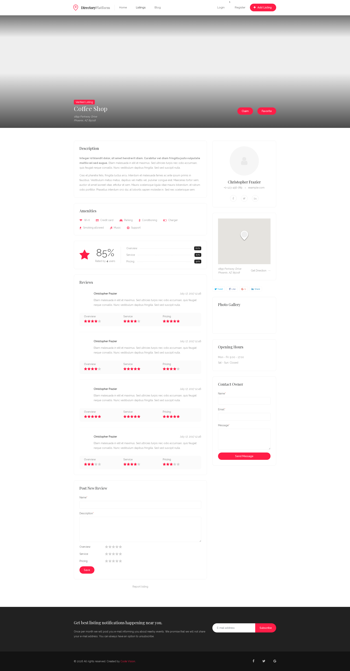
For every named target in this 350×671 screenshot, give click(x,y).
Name (82, 497)
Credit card (106, 220)
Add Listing (264, 7)
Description (86, 513)
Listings (140, 7)
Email (221, 409)
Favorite (267, 111)
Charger (173, 220)
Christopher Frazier (244, 181)
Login (221, 7)
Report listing (140, 586)
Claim (245, 111)
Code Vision (127, 661)
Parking (128, 220)
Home (123, 7)
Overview (84, 546)
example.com (256, 187)
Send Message (244, 456)
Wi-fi (86, 220)
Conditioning (149, 220)
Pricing (83, 561)
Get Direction (259, 270)
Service (83, 553)
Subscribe (266, 627)
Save (87, 570)
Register (240, 7)
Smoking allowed (93, 227)
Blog (158, 7)
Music (117, 227)
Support (135, 227)
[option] (87, 71)
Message (223, 425)
